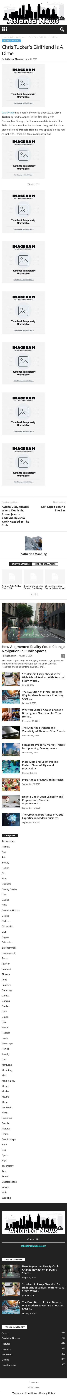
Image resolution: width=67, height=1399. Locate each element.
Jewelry (6, 1054)
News (5, 1112)
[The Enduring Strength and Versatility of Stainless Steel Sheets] (11, 732)
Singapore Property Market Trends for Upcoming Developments (43, 746)
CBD (4, 905)
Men (4, 1075)
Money (5, 1086)
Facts (5, 958)
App (4, 852)
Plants (5, 1134)
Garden (5, 1006)
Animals (6, 846)
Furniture (6, 985)
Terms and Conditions (24, 1393)
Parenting (7, 1118)
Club (4, 931)
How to (5, 1049)
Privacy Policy (47, 1393)
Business (6, 884)
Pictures (6, 1128)
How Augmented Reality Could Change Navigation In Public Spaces (33, 648)
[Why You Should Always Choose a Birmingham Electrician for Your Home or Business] (11, 714)
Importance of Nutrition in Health (43, 779)
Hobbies (6, 1033)
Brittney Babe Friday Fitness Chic (11, 587)
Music (5, 1102)
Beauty (5, 862)
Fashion (6, 963)
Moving (5, 1096)
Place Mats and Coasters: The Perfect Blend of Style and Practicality (40, 765)
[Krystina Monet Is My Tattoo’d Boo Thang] (34, 576)
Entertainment (9, 947)
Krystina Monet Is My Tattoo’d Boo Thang (33, 587)
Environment (8, 953)
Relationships (9, 1139)
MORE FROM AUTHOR (45, 564)
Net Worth (7, 1107)
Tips (4, 1171)
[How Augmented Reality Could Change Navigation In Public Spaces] (33, 623)
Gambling (7, 990)
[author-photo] (33, 541)
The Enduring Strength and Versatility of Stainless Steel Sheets (43, 729)
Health (5, 1027)
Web (4, 1192)
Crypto (5, 937)
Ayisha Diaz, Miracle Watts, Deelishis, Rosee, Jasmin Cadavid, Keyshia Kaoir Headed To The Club (15, 516)
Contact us (33, 1382)
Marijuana (7, 1064)
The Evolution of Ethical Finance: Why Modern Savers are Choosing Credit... (42, 695)
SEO (4, 1144)
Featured (6, 969)
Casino (5, 900)
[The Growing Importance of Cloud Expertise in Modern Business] (11, 819)
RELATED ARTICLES (20, 564)
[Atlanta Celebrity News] (33, 12)
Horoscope (7, 1043)
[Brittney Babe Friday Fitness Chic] (12, 576)
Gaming (6, 1001)
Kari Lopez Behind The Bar (53, 508)
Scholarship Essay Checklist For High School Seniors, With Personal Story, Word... (43, 677)
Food (4, 979)
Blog (4, 878)
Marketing (7, 1070)
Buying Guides (9, 889)
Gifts (4, 1011)
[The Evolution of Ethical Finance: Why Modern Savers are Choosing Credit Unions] (11, 696)
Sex (4, 1150)
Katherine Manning (14, 59)
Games (5, 995)
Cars (4, 894)
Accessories (8, 841)
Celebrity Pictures (17, 37)
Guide (5, 1017)
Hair (4, 1022)
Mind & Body (8, 1080)
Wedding (6, 1197)
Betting (5, 868)
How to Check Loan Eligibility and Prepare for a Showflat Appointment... (42, 800)
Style (4, 1160)
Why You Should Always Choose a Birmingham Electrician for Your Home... (42, 713)
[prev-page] (31, 594)
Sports (5, 1155)
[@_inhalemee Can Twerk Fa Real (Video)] (55, 576)
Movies (5, 1091)
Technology (8, 1166)
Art (3, 857)
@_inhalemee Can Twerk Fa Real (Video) (55, 587)
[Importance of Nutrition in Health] (11, 784)
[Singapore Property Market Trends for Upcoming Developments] (11, 749)
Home (4, 37)
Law (4, 1059)
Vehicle (5, 1187)
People (5, 1123)
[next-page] (36, 594)
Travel (5, 1176)
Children (6, 921)
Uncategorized (9, 1182)
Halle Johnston (9, 655)
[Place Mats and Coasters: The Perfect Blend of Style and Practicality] (11, 766)
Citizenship (7, 926)
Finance (6, 974)
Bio (3, 873)
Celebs (5, 916)
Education (7, 942)
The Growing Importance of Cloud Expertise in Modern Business (42, 816)
